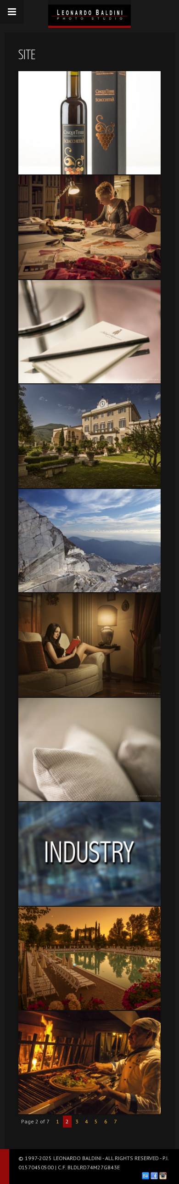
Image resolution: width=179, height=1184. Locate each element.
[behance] (145, 1175)
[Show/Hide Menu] (12, 12)
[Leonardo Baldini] (89, 13)
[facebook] (154, 1175)
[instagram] (163, 1175)
